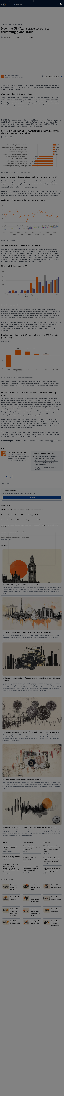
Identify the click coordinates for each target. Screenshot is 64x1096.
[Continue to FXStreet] (60, 3)
